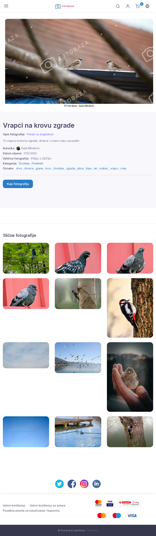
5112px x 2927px (41, 158)
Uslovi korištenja (14, 505)
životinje (58, 168)
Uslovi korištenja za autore (47, 505)
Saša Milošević (30, 148)
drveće (28, 168)
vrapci (114, 168)
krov (48, 168)
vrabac (103, 168)
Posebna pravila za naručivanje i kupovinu (31, 510)
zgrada (70, 168)
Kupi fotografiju (18, 184)
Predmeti (37, 163)
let (95, 168)
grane (39, 168)
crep (123, 168)
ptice (80, 168)
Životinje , (25, 163)
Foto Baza (92, 530)
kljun (89, 168)
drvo (19, 168)
